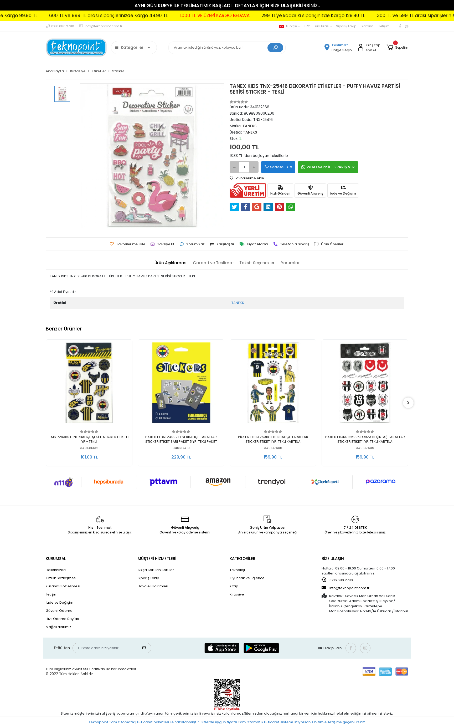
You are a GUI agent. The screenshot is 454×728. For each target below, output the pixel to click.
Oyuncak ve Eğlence (247, 578)
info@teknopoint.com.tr (349, 588)
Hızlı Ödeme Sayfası (63, 618)
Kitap (234, 586)
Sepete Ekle (281, 167)
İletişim (384, 26)
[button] (397, 47)
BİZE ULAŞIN (333, 558)
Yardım (367, 26)
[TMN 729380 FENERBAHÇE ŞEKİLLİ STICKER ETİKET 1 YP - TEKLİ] (89, 384)
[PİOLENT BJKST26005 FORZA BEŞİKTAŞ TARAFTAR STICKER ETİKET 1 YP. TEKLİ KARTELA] (364, 384)
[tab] (171, 263)
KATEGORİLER (242, 558)
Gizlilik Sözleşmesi (61, 578)
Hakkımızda (56, 569)
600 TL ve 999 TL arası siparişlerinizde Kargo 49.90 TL (78, 15)
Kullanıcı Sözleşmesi (63, 586)
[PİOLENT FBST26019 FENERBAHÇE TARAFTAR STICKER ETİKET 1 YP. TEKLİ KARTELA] (273, 384)
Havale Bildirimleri (153, 586)
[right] (408, 403)
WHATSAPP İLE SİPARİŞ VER (331, 167)
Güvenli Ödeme (59, 610)
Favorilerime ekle (249, 178)
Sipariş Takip (346, 26)
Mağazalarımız (58, 626)
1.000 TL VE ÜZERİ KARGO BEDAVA (184, 15)
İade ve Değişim (59, 602)
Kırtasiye (237, 594)
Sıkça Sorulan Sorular (156, 569)
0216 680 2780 (341, 580)
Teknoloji (237, 569)
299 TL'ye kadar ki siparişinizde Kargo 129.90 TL (283, 15)
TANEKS (237, 302)
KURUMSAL (56, 558)
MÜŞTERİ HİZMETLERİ (157, 558)
